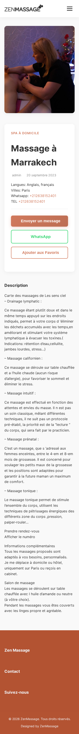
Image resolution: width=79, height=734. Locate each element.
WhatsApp (41, 236)
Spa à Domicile (25, 133)
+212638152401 (43, 196)
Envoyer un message (40, 221)
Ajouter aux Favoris (40, 252)
